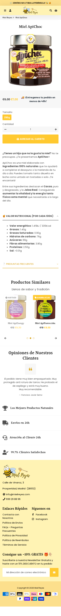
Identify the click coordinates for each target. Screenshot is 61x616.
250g (7, 117)
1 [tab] (27, 338)
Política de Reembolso (16, 540)
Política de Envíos (13, 522)
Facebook (41, 514)
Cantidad (8, 124)
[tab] (30, 216)
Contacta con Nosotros (11, 516)
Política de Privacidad (15, 535)
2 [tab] (30, 338)
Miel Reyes (7, 17)
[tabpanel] (30, 240)
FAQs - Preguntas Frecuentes (13, 529)
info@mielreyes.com (17, 494)
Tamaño (7, 112)
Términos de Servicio (15, 544)
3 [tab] (33, 338)
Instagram (41, 519)
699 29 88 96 (12, 499)
